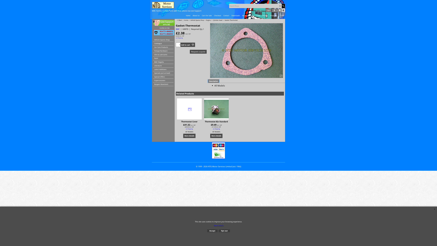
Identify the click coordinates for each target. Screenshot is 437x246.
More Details (219, 225)
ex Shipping (179, 38)
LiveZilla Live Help (164, 28)
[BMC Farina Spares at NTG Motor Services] (172, 5)
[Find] (283, 6)
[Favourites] (193, 45)
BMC (178, 29)
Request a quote (198, 51)
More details (189, 136)
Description (213, 81)
